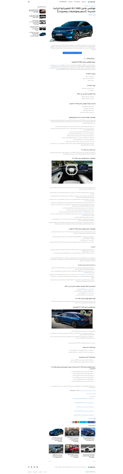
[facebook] (37, 467)
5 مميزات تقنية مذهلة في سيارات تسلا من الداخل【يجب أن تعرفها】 (34, 28)
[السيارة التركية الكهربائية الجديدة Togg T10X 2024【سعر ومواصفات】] (88, 431)
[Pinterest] (76, 422)
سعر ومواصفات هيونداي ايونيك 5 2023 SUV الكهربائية (84, 411)
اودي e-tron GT (91, 289)
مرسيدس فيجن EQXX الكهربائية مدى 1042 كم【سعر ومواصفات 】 (57, 456)
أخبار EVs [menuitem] (71, 1)
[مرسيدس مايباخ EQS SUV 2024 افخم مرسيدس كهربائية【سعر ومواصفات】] (72, 431)
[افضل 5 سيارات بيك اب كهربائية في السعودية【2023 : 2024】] (42, 17)
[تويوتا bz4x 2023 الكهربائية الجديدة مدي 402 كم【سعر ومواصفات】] (88, 448)
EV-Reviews (86, 6)
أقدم (50, 461)
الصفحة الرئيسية (92, 6)
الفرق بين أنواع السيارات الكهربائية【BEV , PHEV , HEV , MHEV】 (34, 11)
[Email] (73, 422)
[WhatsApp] (78, 422)
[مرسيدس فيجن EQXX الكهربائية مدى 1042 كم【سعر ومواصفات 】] (56, 448)
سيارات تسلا (58, 65)
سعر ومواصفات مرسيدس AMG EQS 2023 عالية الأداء (84, 402)
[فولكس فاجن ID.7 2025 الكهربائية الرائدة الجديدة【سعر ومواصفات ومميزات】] (56, 431)
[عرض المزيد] (71, 422)
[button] (29, 2)
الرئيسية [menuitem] (84, 1)
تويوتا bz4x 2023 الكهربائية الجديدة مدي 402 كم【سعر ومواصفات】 (88, 456)
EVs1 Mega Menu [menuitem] (63, 1)
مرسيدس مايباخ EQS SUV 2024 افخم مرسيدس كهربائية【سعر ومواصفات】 (72, 439)
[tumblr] (29, 467)
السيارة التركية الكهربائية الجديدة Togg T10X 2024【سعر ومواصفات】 (88, 439)
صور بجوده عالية (90, 393)
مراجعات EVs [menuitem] (77, 1)
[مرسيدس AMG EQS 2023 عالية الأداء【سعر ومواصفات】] (72, 448)
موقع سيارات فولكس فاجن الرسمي (85, 390)
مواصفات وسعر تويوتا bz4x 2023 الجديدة (71, 52)
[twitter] (34, 467)
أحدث (94, 461)
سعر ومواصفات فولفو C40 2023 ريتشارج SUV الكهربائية (83, 415)
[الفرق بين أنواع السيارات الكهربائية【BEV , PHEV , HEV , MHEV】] (42, 11)
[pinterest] (31, 467)
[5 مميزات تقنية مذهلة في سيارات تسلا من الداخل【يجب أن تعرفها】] (42, 28)
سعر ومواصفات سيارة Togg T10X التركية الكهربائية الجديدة (83, 398)
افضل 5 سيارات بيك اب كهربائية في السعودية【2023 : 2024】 (34, 16)
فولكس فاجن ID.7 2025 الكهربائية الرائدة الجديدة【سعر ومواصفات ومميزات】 (57, 439)
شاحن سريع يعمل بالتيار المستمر (82, 274)
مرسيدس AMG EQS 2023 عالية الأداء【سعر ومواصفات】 (73, 456)
